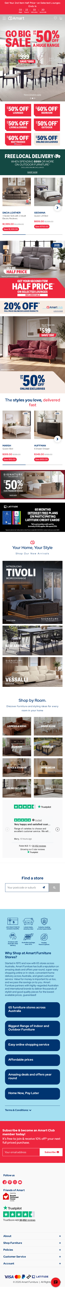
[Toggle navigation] (4, 18)
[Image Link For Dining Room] (48, 726)
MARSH (6, 445)
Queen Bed (7, 448)
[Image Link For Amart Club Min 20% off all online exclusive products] (32, 307)
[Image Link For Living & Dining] (18, 124)
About (7, 1236)
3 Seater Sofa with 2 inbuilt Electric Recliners (14, 217)
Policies (8, 1250)
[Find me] (44, 887)
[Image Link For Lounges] (18, 110)
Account (8, 1263)
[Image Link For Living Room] (16, 726)
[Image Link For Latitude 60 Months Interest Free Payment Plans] (32, 517)
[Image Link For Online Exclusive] (47, 139)
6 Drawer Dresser (42, 448)
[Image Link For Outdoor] (47, 124)
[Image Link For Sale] (48, 788)
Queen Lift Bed (41, 215)
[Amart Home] (16, 18)
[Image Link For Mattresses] (18, 139)
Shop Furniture (12, 1243)
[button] (57, 207)
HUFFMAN (40, 445)
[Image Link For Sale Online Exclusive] (32, 354)
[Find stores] (54, 887)
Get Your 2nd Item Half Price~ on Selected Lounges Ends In (32, 7)
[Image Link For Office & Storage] (16, 767)
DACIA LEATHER (11, 212)
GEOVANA (39, 212)
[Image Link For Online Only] (16, 788)
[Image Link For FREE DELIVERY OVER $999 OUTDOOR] (32, 162)
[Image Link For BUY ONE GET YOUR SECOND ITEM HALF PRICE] (32, 269)
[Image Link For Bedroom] (47, 110)
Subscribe (50, 1152)
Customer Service (14, 1256)
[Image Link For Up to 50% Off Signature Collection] (32, 484)
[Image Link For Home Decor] (48, 767)
